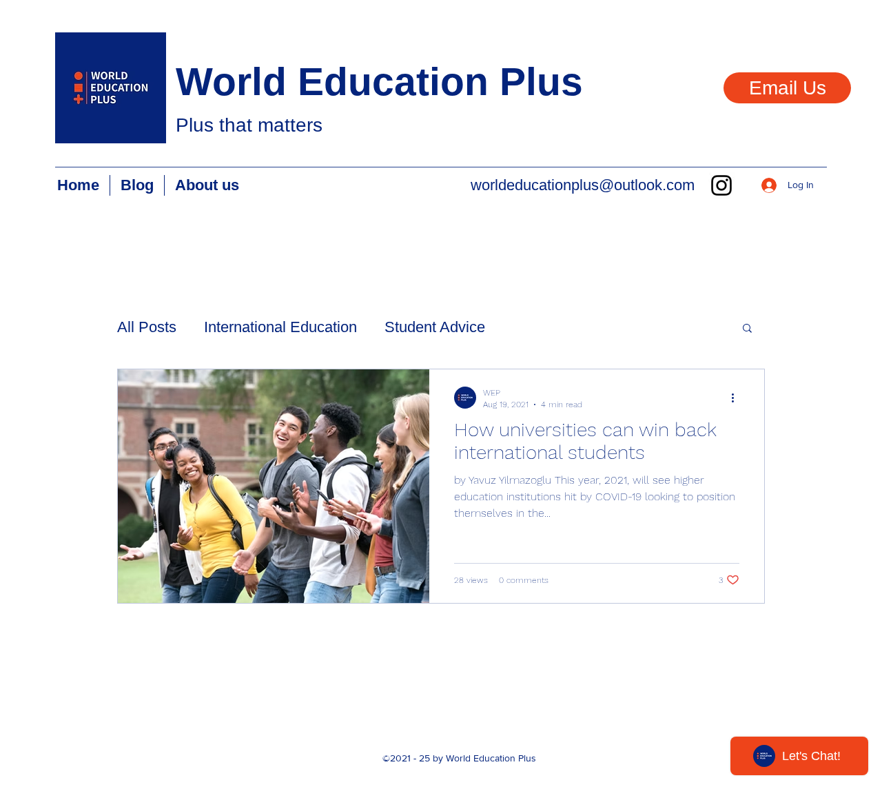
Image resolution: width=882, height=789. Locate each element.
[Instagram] (721, 185)
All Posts (146, 327)
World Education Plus (379, 81)
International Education (280, 327)
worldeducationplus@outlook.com (583, 185)
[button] (747, 329)
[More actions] (737, 397)
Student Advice (434, 327)
